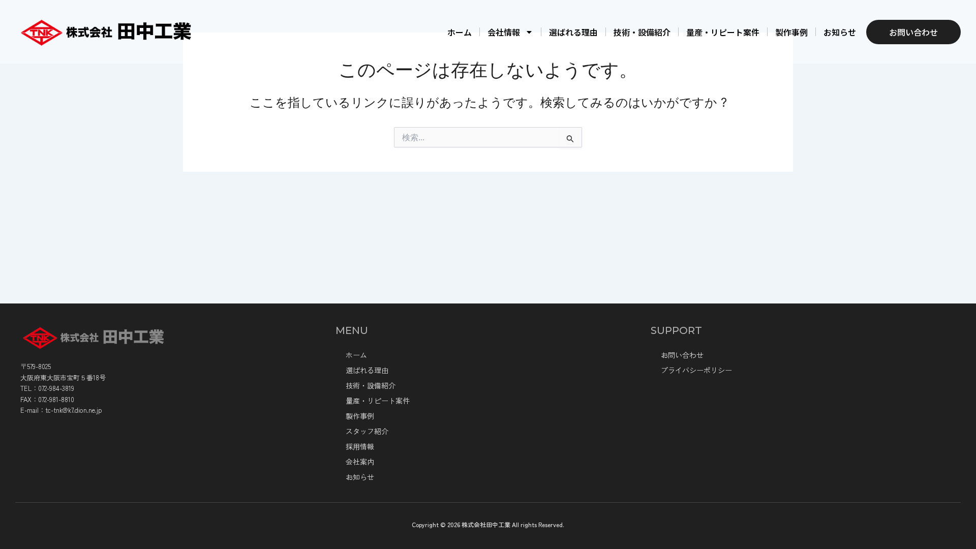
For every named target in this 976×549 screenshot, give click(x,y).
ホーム (459, 32)
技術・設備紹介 (642, 32)
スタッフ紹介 (367, 431)
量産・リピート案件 (722, 32)
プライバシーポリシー (696, 370)
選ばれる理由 (573, 32)
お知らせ (840, 32)
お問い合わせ (682, 355)
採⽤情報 (360, 446)
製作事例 (791, 32)
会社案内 (360, 461)
